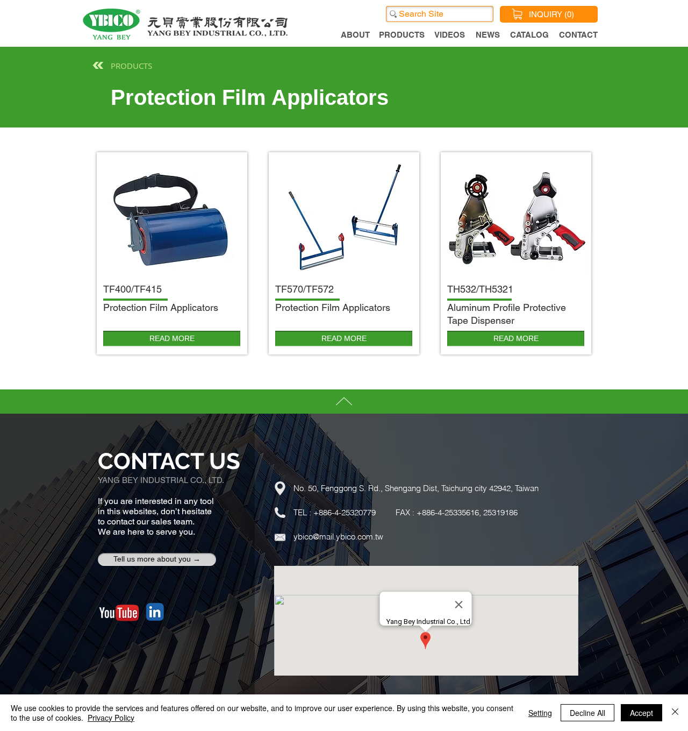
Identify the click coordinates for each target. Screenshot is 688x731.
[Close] (675, 712)
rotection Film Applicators (164, 307)
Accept (641, 712)
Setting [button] (540, 712)
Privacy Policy (111, 717)
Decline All (587, 712)
